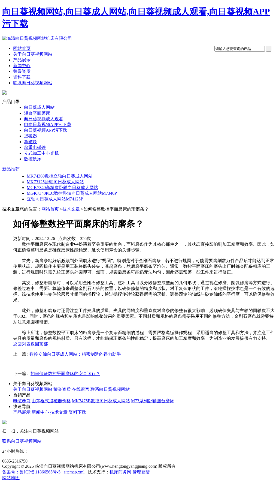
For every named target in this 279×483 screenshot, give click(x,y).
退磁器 (30, 136)
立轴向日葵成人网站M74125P (55, 199)
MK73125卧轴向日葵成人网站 (55, 181)
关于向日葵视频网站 (32, 54)
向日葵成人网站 (39, 107)
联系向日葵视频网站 (32, 82)
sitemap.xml (74, 472)
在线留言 (80, 389)
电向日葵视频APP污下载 (47, 124)
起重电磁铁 (35, 147)
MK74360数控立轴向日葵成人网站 (60, 176)
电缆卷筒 (22, 400)
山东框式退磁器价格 (51, 400)
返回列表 (22, 344)
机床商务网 (120, 472)
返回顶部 (39, 344)
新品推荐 (11, 169)
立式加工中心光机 (41, 153)
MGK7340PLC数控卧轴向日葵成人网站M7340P (72, 193)
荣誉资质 (22, 71)
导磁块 (30, 141)
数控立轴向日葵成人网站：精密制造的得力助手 (75, 354)
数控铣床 (32, 159)
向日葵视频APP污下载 (45, 130)
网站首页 (22, 48)
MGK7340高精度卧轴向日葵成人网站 (62, 187)
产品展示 (22, 60)
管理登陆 (141, 472)
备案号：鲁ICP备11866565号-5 (31, 472)
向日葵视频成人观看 (43, 118)
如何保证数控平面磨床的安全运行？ (65, 373)
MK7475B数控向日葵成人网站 (101, 400)
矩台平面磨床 (37, 113)
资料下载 (22, 77)
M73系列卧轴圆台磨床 (152, 400)
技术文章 (71, 209)
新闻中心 (22, 65)
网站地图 (11, 477)
